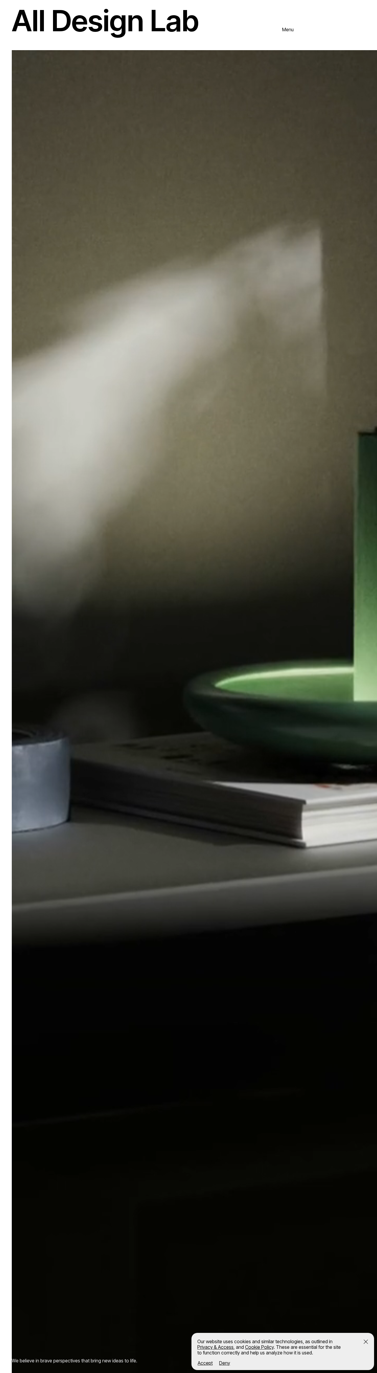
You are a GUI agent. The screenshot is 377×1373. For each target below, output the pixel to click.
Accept (205, 1363)
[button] (365, 1341)
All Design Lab (105, 20)
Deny (224, 1363)
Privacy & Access (215, 1347)
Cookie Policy (259, 1347)
